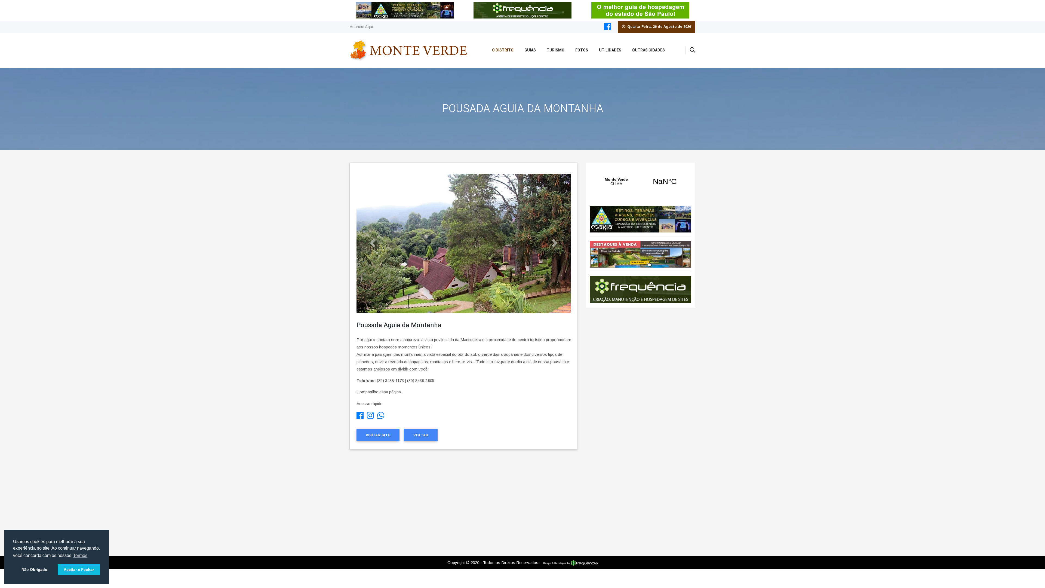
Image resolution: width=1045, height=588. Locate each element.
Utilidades (610, 50)
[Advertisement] (463, 502)
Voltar (420, 435)
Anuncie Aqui (361, 26)
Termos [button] (80, 555)
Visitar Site (378, 435)
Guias (530, 50)
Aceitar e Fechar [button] (79, 569)
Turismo (555, 50)
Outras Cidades (648, 50)
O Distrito (503, 50)
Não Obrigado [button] (34, 569)
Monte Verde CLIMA (640, 181)
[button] (372, 243)
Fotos (581, 50)
